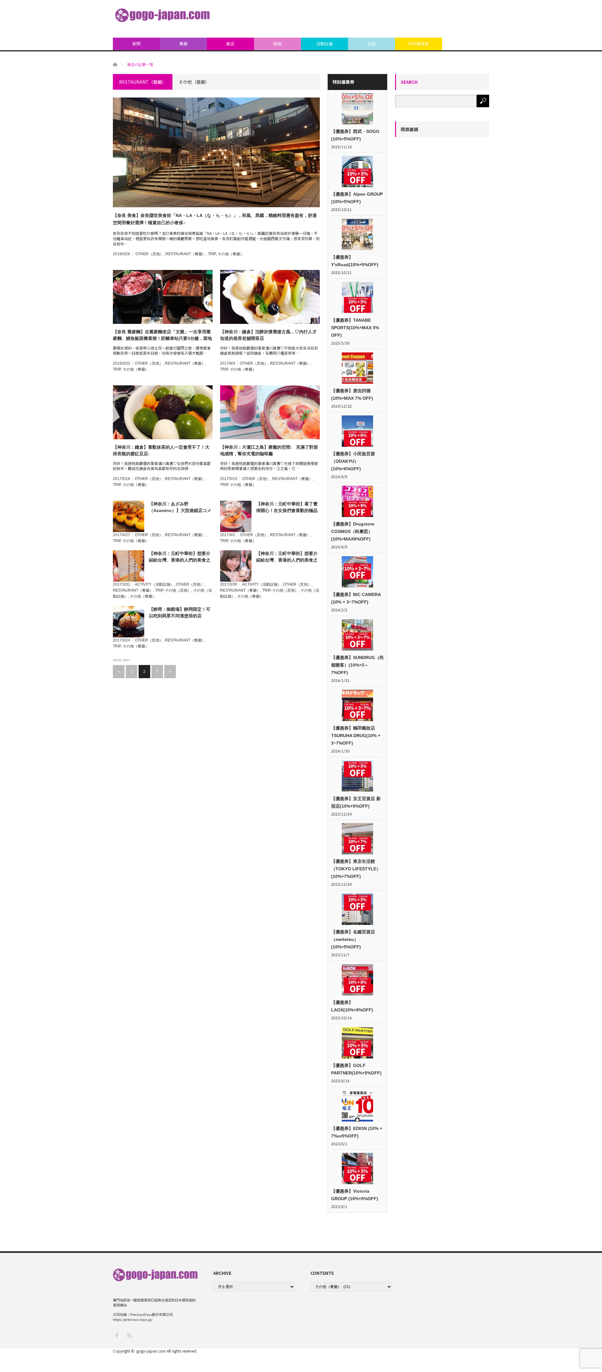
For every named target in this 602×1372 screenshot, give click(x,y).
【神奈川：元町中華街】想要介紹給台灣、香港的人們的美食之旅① (287, 557)
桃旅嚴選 (409, 129)
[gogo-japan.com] (162, 15)
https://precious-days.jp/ (132, 1319)
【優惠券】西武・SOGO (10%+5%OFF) (355, 135)
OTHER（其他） (149, 254)
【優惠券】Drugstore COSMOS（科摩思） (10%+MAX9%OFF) (352, 531)
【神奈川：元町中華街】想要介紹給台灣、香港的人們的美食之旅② (179, 557)
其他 (371, 43)
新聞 (136, 43)
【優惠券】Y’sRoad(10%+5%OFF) (354, 261)
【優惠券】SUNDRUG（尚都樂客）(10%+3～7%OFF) (357, 665)
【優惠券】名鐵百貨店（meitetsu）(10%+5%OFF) (353, 939)
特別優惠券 (419, 43)
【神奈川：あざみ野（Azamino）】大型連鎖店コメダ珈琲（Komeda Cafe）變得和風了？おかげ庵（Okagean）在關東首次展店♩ (181, 507)
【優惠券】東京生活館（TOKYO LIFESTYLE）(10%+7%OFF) (356, 869)
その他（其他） (178, 590)
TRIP (212, 254)
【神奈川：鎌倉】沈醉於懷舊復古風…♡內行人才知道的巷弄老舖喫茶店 (268, 335)
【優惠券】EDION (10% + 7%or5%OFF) (356, 1132)
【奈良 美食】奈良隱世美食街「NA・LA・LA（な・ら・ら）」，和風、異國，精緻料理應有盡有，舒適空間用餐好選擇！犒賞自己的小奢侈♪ (215, 219)
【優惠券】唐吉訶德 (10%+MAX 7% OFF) (352, 394)
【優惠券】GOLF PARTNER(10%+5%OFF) (356, 1069)
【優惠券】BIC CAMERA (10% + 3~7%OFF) (356, 598)
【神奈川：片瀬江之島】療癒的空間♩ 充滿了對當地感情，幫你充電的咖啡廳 (269, 450)
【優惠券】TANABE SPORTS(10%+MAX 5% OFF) (355, 328)
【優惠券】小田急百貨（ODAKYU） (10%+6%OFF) (353, 461)
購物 (277, 43)
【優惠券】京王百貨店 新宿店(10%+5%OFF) (356, 802)
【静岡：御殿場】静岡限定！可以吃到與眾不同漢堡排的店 (179, 612)
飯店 (230, 43)
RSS (129, 1335)
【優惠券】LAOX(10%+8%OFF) (352, 1006)
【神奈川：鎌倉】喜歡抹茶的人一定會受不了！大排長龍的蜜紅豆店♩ (161, 450)
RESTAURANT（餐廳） (186, 254)
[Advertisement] (375, 19)
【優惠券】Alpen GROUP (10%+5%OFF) (357, 198)
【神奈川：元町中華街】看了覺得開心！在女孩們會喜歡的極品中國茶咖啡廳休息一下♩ (287, 507)
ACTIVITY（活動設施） (154, 584)
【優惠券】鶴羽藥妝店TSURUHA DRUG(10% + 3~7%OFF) (355, 736)
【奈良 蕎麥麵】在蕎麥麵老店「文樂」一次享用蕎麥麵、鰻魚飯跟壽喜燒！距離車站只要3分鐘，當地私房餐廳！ (162, 335)
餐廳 (183, 43)
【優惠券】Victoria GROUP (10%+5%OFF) (354, 1195)
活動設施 (324, 43)
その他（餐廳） (231, 254)
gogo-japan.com (151, 1351)
